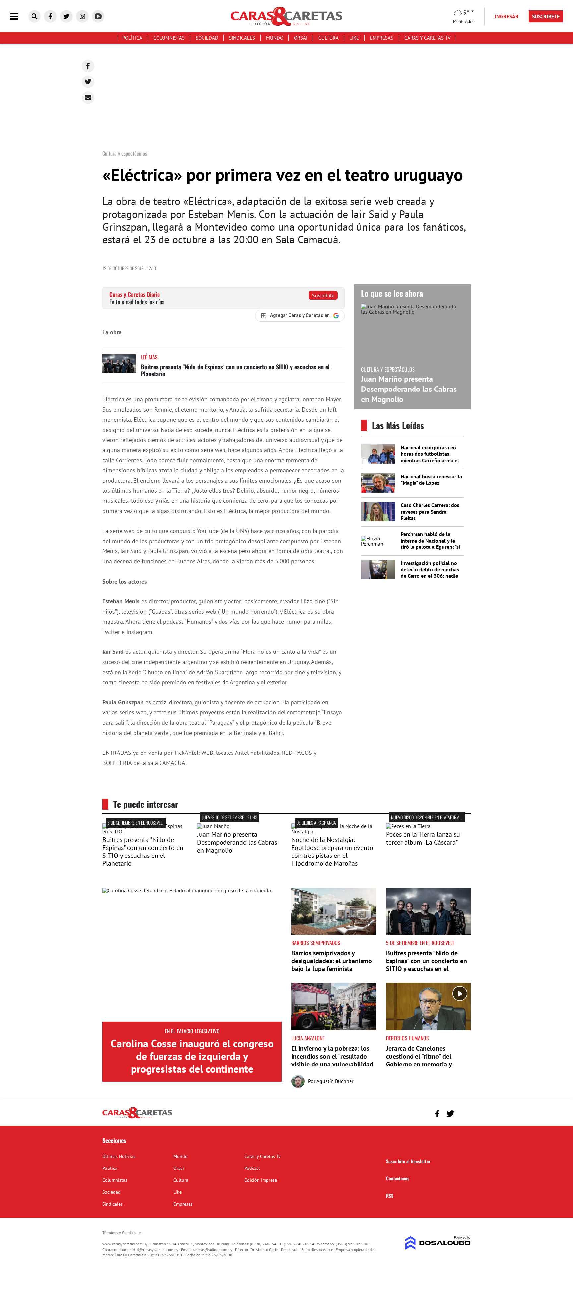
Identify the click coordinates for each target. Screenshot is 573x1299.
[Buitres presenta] (144, 831)
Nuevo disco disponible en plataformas (427, 817)
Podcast (252, 1168)
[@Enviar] (88, 97)
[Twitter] (88, 82)
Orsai (300, 37)
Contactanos (397, 1178)
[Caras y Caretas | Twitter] (66, 16)
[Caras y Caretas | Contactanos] (463, 1113)
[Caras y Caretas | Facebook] (50, 16)
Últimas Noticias (118, 1156)
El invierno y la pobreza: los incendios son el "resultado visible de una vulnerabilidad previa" (332, 1060)
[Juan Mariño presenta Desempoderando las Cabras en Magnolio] (213, 826)
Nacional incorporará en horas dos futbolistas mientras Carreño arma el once (430, 457)
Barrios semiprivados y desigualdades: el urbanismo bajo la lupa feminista (331, 961)
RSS (389, 1195)
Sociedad (207, 37)
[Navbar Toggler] (19, 16)
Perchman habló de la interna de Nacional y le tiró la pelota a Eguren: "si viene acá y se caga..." (430, 543)
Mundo (274, 37)
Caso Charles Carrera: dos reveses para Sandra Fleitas (430, 511)
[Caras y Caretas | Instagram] (82, 16)
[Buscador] (34, 16)
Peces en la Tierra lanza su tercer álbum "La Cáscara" (423, 838)
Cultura (328, 37)
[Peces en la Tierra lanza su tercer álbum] (408, 826)
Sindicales (242, 37)
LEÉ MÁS (149, 357)
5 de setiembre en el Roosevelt (135, 822)
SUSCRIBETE (546, 16)
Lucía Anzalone (308, 1038)
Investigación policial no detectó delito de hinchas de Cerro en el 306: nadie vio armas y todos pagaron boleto (431, 576)
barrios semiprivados (315, 943)
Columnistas (169, 37)
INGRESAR (507, 16)
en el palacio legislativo (192, 1031)
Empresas (381, 37)
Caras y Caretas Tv (427, 37)
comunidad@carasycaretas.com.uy (149, 1249)
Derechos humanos (407, 1038)
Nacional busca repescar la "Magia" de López (431, 479)
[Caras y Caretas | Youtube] (98, 16)
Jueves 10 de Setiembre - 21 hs (229, 817)
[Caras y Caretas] (137, 1118)
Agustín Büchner (334, 1081)
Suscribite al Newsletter (408, 1161)
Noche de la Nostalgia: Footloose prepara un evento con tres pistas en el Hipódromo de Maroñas (332, 851)
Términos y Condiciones (122, 1232)
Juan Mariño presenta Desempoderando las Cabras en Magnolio (409, 389)
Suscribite (323, 295)
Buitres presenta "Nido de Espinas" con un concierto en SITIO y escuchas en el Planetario (235, 370)
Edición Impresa (260, 1180)
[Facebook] (88, 66)
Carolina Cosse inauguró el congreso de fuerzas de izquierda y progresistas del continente (192, 1056)
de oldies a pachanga (316, 822)
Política (132, 37)
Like (354, 37)
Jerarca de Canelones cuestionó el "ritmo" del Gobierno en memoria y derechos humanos (419, 1060)
